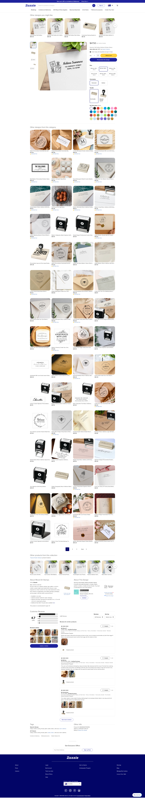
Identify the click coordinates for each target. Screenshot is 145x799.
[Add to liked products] (84, 44)
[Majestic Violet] (101, 118)
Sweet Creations (106, 49)
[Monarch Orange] (112, 111)
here (54, 602)
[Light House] (91, 115)
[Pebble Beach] (105, 111)
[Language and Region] (110, 5)
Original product (70, 650)
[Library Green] (115, 111)
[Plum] (101, 111)
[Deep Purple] (105, 118)
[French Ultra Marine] (94, 118)
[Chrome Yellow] (101, 108)
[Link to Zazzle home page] (31, 5)
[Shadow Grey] (115, 115)
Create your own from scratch (67, 594)
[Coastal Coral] (98, 111)
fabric (52, 732)
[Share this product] (81, 44)
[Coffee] (98, 118)
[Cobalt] (91, 111)
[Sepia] (108, 115)
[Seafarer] (112, 115)
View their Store (83, 595)
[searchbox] (66, 5)
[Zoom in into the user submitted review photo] (33, 632)
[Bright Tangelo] (94, 115)
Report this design (109, 595)
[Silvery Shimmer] (108, 118)
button (49, 732)
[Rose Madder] (108, 111)
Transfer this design (109, 592)
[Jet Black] (94, 108)
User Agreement (80, 795)
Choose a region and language (71, 781)
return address (62, 728)
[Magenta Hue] (112, 108)
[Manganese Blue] (105, 108)
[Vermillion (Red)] (98, 108)
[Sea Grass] (91, 118)
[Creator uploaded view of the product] (62, 66)
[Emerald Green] (108, 108)
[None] (91, 108)
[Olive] (98, 115)
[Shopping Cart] (117, 5)
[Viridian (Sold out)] (101, 115)
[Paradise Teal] (94, 111)
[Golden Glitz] (112, 118)
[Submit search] (93, 5)
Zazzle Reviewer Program (67, 633)
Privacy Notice (87, 795)
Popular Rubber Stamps (35, 557)
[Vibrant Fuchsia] (115, 108)
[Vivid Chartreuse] (105, 115)
